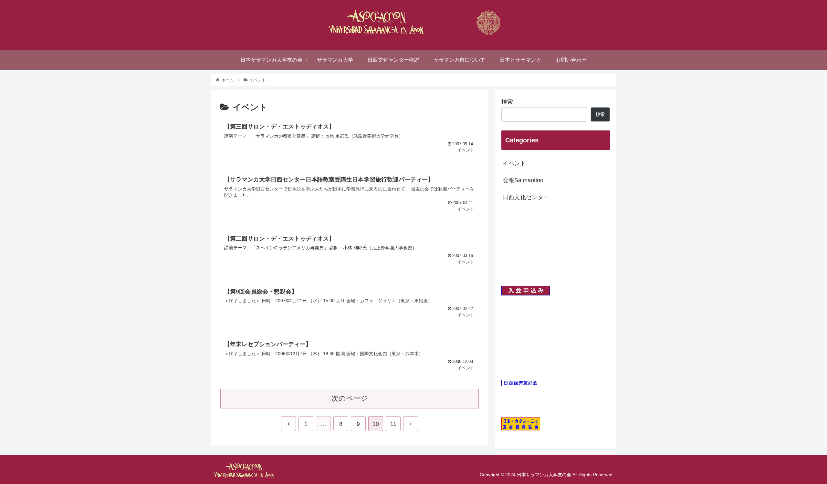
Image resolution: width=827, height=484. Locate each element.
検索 (507, 101)
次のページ (349, 398)
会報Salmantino (523, 180)
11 (393, 424)
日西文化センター (526, 197)
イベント (514, 163)
